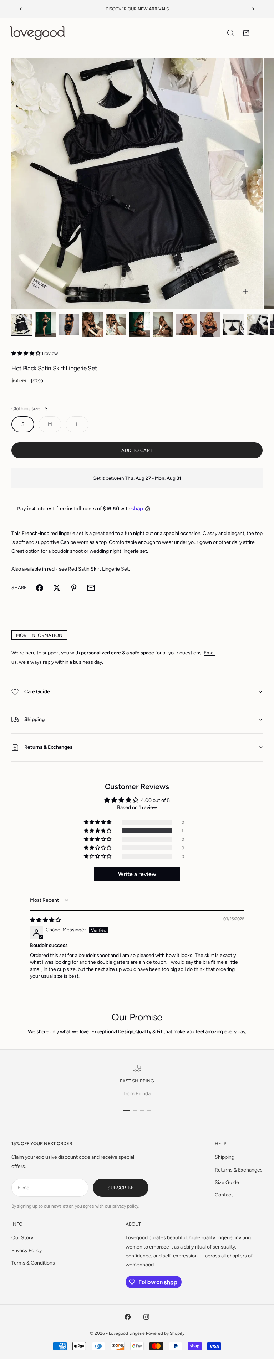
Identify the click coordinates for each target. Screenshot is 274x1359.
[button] (26, 353)
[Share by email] (91, 587)
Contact (224, 1195)
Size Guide (227, 1182)
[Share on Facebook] (39, 587)
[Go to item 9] (210, 325)
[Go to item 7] (163, 325)
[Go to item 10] (233, 324)
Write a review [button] (137, 874)
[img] (45, 920)
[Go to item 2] (45, 325)
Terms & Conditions (33, 1263)
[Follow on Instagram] (146, 1317)
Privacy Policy (26, 1250)
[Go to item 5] (116, 324)
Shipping (224, 1157)
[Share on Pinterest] (74, 587)
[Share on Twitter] (56, 587)
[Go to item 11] (257, 324)
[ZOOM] (245, 291)
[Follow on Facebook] (127, 1317)
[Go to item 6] (139, 325)
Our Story (22, 1238)
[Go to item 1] (21, 324)
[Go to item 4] (92, 325)
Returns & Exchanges (239, 1170)
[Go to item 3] (69, 324)
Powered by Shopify (165, 1333)
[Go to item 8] (186, 324)
